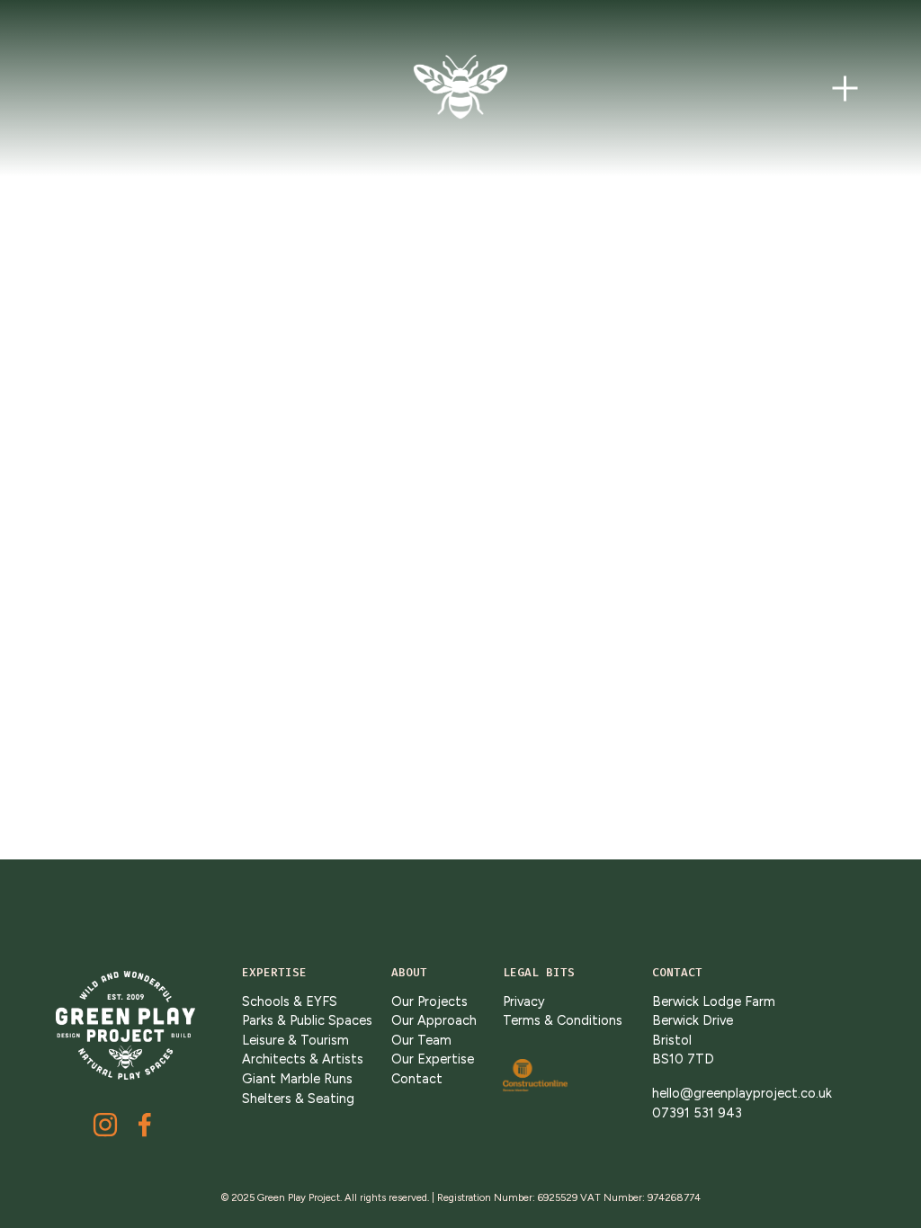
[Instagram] (105, 1124)
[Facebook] (144, 1124)
